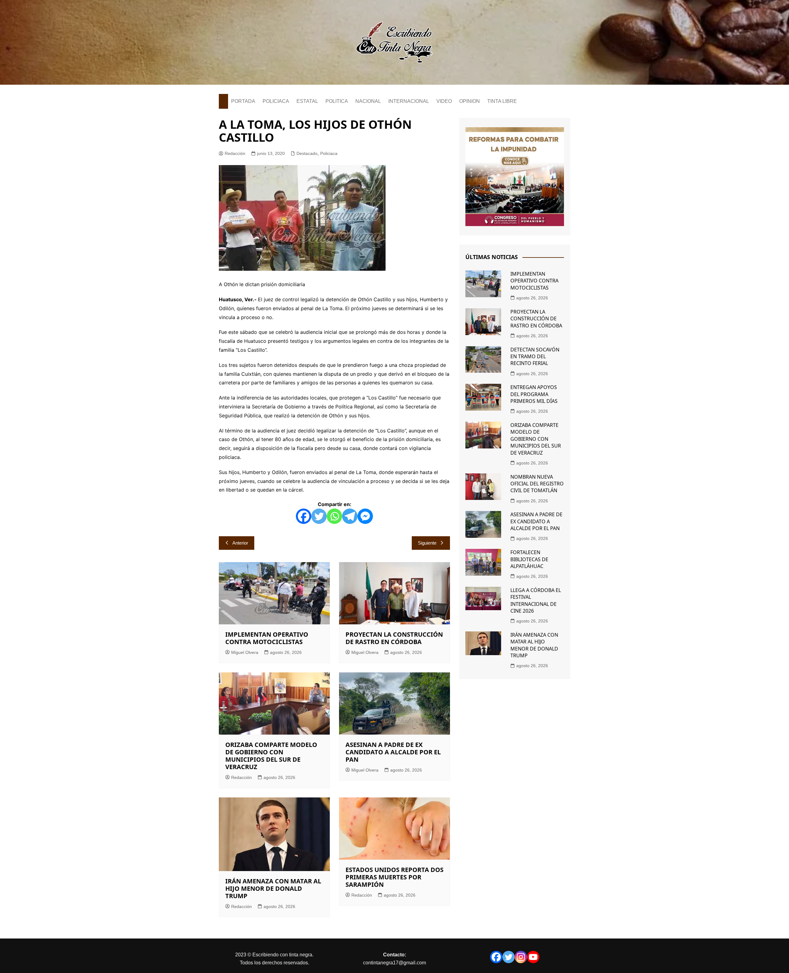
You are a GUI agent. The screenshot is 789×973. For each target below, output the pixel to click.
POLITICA (336, 101)
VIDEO (444, 101)
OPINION (469, 101)
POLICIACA (276, 101)
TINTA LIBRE (502, 101)
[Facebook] (303, 516)
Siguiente (427, 542)
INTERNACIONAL (408, 101)
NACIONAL (368, 101)
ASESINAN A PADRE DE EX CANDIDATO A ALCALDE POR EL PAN (393, 752)
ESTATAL (307, 101)
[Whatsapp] (334, 516)
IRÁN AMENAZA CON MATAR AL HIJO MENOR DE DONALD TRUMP (273, 888)
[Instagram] (521, 957)
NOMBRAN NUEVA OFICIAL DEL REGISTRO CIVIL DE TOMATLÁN (537, 483)
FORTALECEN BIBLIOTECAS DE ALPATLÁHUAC (529, 559)
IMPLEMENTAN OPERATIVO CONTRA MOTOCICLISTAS (266, 638)
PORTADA (243, 101)
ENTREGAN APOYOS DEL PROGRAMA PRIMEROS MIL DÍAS (534, 394)
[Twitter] (319, 516)
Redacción (235, 153)
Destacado (306, 153)
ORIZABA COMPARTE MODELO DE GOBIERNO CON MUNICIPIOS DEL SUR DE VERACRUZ (271, 755)
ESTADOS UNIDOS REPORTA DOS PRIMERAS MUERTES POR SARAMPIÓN (394, 877)
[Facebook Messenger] (365, 516)
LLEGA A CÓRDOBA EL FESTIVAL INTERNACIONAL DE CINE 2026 (535, 600)
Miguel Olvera (244, 652)
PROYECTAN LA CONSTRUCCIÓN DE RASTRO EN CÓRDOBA (394, 638)
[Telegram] (350, 516)
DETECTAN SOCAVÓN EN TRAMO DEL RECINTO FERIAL (534, 356)
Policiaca (328, 153)
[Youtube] (533, 957)
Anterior (240, 542)
